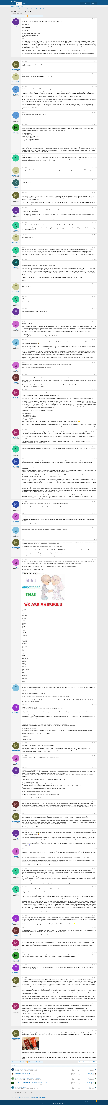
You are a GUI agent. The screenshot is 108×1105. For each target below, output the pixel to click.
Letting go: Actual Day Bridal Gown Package (27, 1078)
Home (13, 3)
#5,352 (95, 61)
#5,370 (95, 339)
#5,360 (95, 192)
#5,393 (95, 915)
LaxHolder (17, 1084)
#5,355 (95, 112)
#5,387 (95, 801)
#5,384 (95, 742)
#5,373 (95, 389)
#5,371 (95, 362)
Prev (13, 16)
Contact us (70, 1101)
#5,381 (95, 559)
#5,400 (95, 1030)
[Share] (92, 19)
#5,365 (95, 259)
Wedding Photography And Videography (34, 1084)
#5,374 (95, 429)
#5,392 (95, 886)
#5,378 (95, 513)
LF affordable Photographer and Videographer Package (31, 1082)
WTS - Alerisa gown (20, 1087)
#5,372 (95, 374)
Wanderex (17, 1070)
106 (20, 16)
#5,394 (95, 927)
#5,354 (95, 86)
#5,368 (95, 308)
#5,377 (95, 501)
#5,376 (95, 458)
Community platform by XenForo (54, 1103)
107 (23, 16)
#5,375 (95, 446)
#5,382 (95, 685)
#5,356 (95, 124)
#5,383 (95, 704)
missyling (14, 13)
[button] (30, 3)
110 (31, 16)
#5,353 (95, 74)
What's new (26, 3)
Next (40, 16)
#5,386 (95, 767)
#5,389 (95, 830)
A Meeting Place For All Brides (31, 1070)
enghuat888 (17, 1079)
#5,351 (95, 18)
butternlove (17, 1088)
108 (26, 16)
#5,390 (95, 848)
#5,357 (95, 155)
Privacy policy (85, 1101)
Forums (19, 3)
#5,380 (95, 539)
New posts (13, 6)
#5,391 (95, 868)
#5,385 (95, 755)
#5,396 (95, 952)
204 (36, 16)
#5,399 (95, 1003)
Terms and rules (77, 1101)
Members (34, 3)
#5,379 (95, 527)
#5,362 (95, 222)
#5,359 (95, 179)
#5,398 (95, 977)
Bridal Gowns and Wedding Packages (33, 1079)
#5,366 (95, 283)
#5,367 (95, 296)
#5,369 (95, 321)
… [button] (18, 16)
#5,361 (95, 207)
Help (90, 1101)
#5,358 (95, 167)
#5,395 (95, 940)
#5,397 (95, 964)
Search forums (19, 6)
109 (29, 16)
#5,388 (95, 813)
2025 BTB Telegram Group (22, 1073)
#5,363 (95, 234)
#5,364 (95, 247)
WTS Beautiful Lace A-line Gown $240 (26, 1069)
